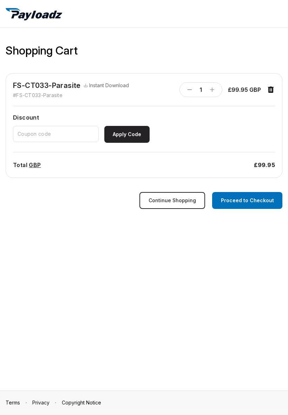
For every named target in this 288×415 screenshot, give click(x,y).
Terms (13, 403)
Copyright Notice (81, 403)
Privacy (41, 403)
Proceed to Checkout (247, 200)
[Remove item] (271, 89)
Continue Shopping (172, 200)
